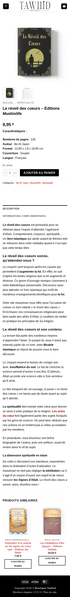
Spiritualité (25, 102)
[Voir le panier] (64, 6)
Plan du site (50, 592)
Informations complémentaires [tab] (24, 216)
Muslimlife (35, 183)
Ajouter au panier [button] (18, 564)
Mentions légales (22, 592)
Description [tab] (11, 208)
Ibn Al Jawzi (22, 183)
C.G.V (37, 592)
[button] (6, 6)
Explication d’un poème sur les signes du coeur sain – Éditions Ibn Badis (18, 548)
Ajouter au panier (39, 172)
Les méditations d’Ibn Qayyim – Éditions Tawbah (52, 546)
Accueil (8, 102)
